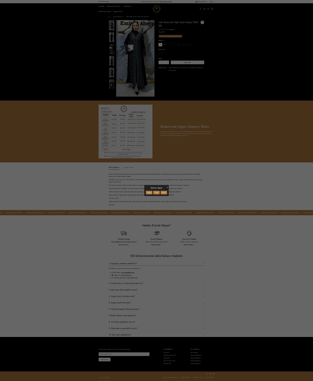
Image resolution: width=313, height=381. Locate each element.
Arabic (164, 192)
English (149, 192)
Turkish (156, 192)
